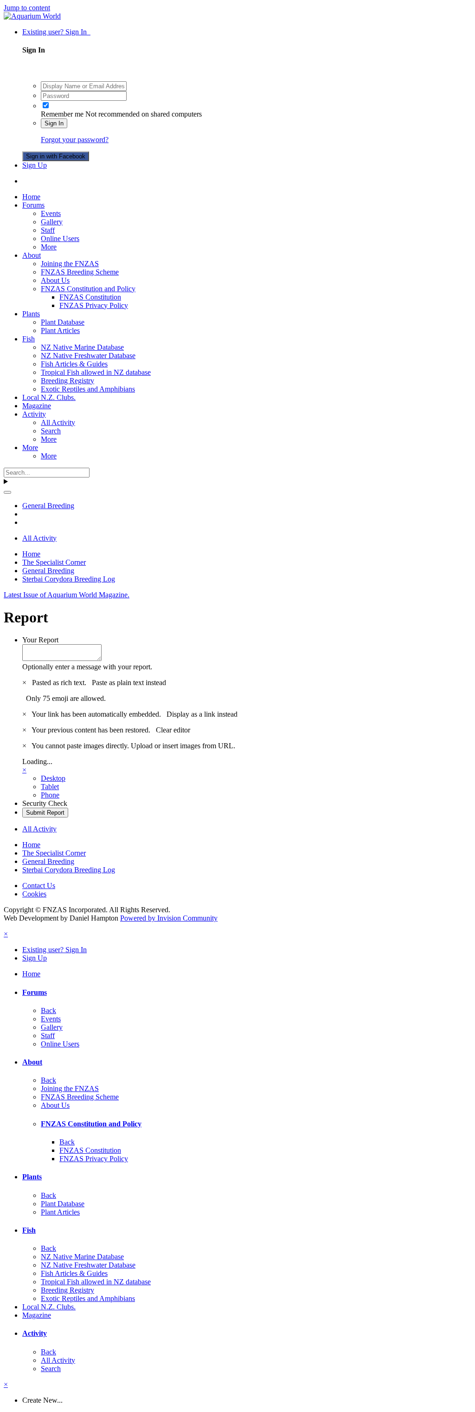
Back (48, 1010)
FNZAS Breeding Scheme (80, 272)
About (31, 255)
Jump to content (27, 8)
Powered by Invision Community (169, 918)
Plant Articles (60, 330)
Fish (28, 339)
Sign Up (34, 165)
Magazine (36, 406)
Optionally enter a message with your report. (87, 667)
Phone (50, 795)
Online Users (60, 238)
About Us (55, 280)
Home (31, 197)
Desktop (53, 778)
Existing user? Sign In (56, 32)
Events (51, 213)
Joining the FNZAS (70, 264)
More (49, 247)
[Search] (7, 492)
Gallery (52, 222)
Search (51, 431)
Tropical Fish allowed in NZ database (96, 372)
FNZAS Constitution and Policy (88, 289)
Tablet (50, 787)
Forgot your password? (75, 140)
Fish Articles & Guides (74, 364)
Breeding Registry (67, 381)
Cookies (34, 894)
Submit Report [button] (45, 812)
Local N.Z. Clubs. (49, 397)
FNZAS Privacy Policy (93, 305)
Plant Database (62, 322)
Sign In (54, 123)
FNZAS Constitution (90, 297)
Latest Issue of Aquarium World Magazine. (66, 595)
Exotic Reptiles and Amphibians (88, 389)
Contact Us (38, 885)
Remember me (62, 114)
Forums (33, 205)
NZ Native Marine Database (82, 347)
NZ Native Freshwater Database (88, 356)
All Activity (58, 422)
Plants (31, 314)
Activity (34, 414)
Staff (48, 230)
